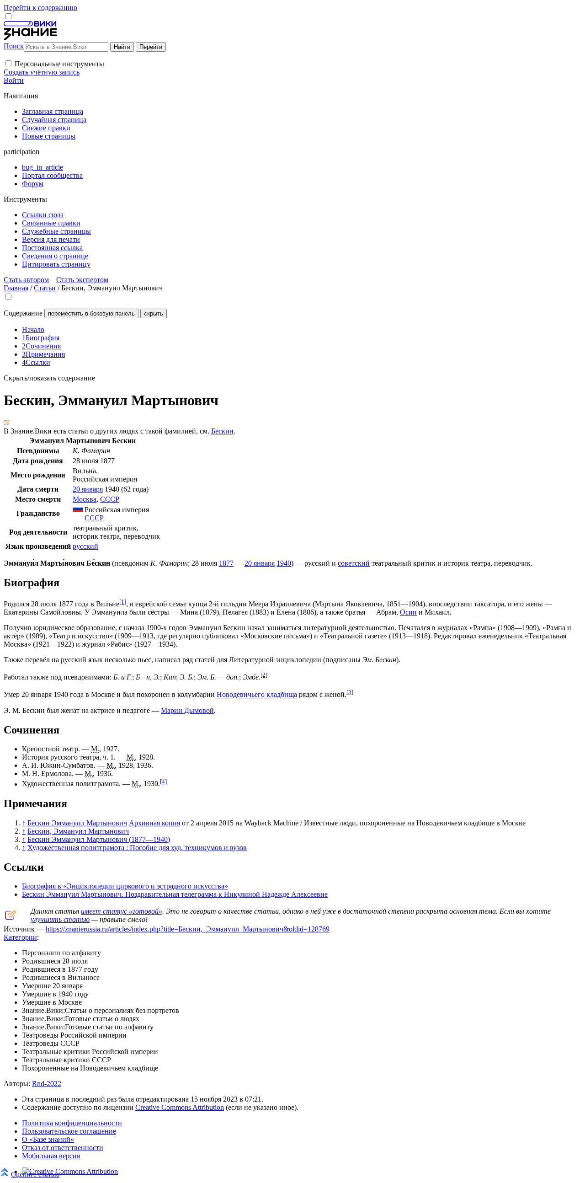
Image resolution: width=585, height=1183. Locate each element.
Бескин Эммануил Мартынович (77, 823)
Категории (20, 937)
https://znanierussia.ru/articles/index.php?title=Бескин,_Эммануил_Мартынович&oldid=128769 (188, 929)
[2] (264, 674)
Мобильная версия (51, 1156)
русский (85, 546)
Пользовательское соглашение (69, 1131)
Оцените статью (35, 1174)
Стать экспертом (82, 280)
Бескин (222, 431)
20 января (88, 489)
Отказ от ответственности (62, 1147)
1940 (284, 563)
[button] (8, 63)
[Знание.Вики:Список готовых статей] (10, 917)
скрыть (153, 313)
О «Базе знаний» (48, 1139)
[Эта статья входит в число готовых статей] (7, 423)
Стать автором (26, 280)
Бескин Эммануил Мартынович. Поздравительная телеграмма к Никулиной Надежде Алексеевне (175, 894)
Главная (16, 288)
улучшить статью (60, 919)
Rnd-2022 (46, 1083)
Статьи (45, 288)
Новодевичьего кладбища (257, 695)
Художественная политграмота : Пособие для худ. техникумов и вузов (137, 847)
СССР (109, 499)
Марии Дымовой (187, 710)
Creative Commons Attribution (179, 1107)
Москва (84, 499)
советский (354, 563)
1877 (226, 563)
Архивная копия (154, 823)
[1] (122, 601)
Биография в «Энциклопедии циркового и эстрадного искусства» (125, 886)
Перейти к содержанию (40, 7)
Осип (408, 612)
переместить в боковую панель (91, 313)
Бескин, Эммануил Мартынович (78, 831)
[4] (163, 781)
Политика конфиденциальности (72, 1123)
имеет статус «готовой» (121, 911)
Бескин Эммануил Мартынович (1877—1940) (98, 839)
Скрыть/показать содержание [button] (49, 378)
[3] (349, 692)
